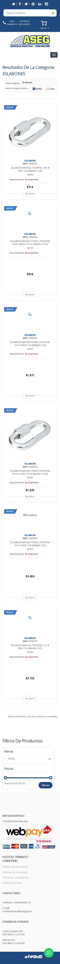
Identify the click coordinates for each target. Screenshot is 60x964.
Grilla (39, 88)
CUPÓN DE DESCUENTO (24, 23)
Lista (51, 88)
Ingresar (44, 28)
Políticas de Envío (12, 882)
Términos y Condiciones (15, 877)
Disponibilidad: (17, 179)
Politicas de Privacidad (14, 872)
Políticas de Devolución (15, 866)
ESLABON (30, 160)
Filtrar (45, 785)
